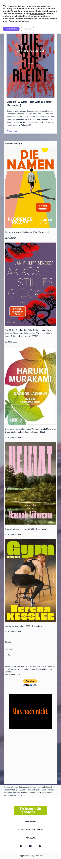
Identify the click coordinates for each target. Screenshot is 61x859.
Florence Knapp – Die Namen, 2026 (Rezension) (27, 232)
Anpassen (27, 29)
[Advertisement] (30, 756)
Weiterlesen (12, 131)
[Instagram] (21, 846)
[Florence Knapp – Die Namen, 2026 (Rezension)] (30, 188)
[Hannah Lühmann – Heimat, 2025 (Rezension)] (30, 483)
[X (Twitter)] (30, 846)
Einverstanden (11, 29)
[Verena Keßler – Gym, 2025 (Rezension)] (30, 580)
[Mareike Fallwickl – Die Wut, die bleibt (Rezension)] (30, 58)
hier (23, 795)
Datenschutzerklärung (19, 21)
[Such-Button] (9, 655)
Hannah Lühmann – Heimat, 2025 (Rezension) (26, 529)
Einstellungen (37, 13)
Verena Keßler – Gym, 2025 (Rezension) (23, 626)
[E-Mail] (40, 846)
